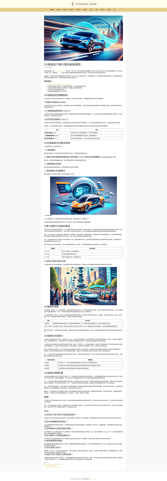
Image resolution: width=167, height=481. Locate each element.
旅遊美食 (85, 9)
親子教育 (102, 9)
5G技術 (47, 464)
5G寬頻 (60, 72)
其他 (114, 9)
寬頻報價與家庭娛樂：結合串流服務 (53, 467)
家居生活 (72, 9)
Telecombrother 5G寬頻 (60, 71)
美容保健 (78, 9)
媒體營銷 (52, 9)
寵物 (97, 9)
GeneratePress (92, 479)
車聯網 (60, 464)
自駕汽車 (56, 464)
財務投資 (65, 9)
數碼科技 (59, 9)
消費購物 (91, 9)
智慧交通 (51, 464)
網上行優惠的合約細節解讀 (51, 465)
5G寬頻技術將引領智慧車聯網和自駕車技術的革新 (59, 84)
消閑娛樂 (109, 9)
